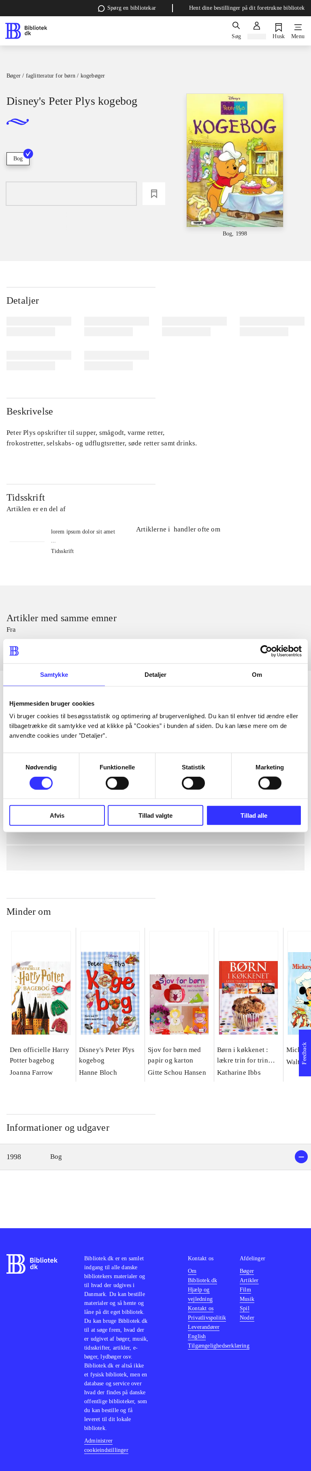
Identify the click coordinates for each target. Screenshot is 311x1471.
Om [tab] (257, 674)
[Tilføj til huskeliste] (154, 193)
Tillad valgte (155, 815)
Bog (18, 159)
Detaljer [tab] (156, 674)
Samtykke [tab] (54, 674)
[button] (155, 1157)
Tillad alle (254, 815)
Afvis (57, 815)
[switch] (117, 782)
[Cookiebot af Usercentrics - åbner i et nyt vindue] (266, 651)
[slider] (235, 165)
